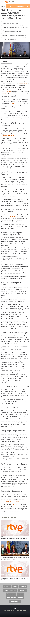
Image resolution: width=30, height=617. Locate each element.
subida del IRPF (6, 105)
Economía (6, 586)
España (15, 586)
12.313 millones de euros (16, 103)
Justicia (21, 594)
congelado (16, 504)
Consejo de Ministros (10, 590)
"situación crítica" (21, 117)
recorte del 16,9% (22, 84)
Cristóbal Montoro (15, 601)
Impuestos (22, 590)
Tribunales (23, 586)
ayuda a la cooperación (10, 216)
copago (4, 93)
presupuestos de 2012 (11, 39)
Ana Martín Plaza (6, 63)
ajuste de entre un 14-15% (9, 135)
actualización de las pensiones (10, 501)
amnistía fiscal (7, 91)
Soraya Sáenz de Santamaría (15, 597)
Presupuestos (11, 594)
